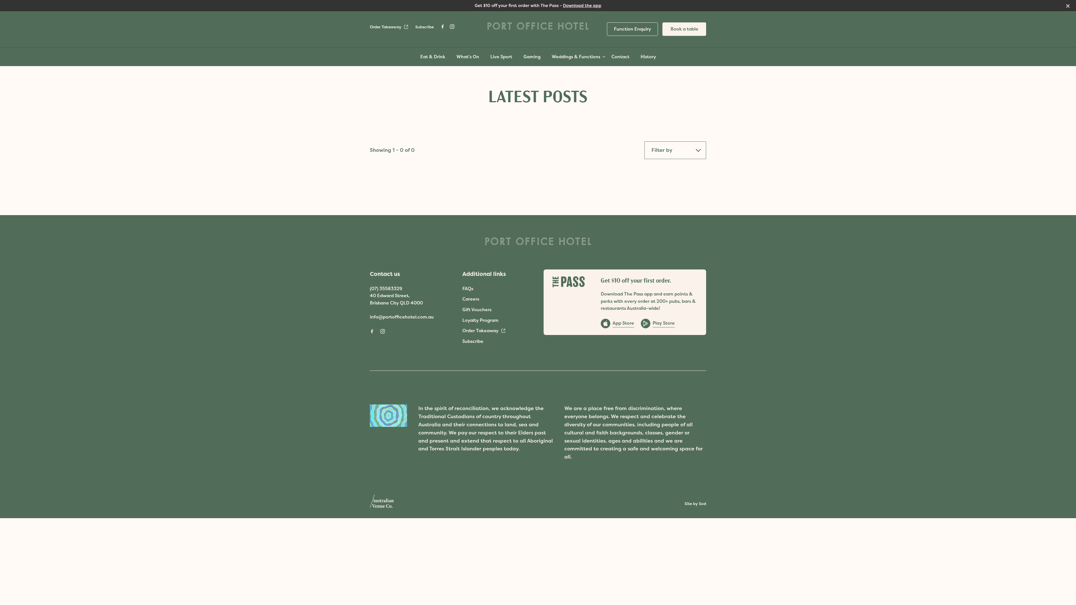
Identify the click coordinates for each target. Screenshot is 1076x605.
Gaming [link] (532, 56)
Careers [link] (470, 299)
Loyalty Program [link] (480, 320)
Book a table (684, 29)
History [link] (648, 56)
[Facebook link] (442, 26)
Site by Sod (695, 503)
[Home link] (538, 25)
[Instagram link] (452, 26)
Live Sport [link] (501, 56)
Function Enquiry (632, 29)
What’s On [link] (467, 56)
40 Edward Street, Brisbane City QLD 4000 (396, 299)
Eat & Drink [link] (432, 56)
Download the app (582, 5)
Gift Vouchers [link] (476, 309)
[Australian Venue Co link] (382, 503)
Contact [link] (620, 56)
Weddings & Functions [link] (576, 56)
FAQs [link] (467, 288)
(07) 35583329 (386, 288)
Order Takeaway (385, 26)
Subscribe (424, 26)
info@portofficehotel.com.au (402, 317)
